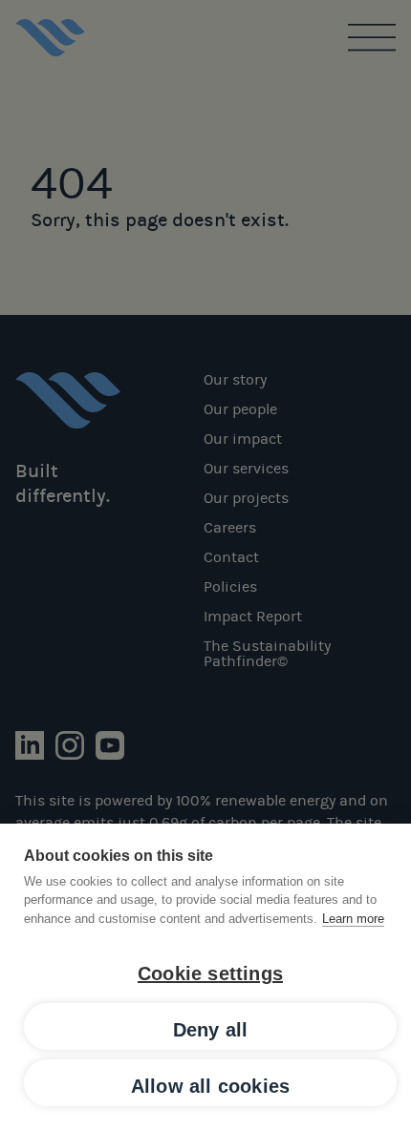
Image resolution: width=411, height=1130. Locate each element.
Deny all (211, 1029)
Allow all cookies (210, 1086)
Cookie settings (210, 973)
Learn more (353, 918)
